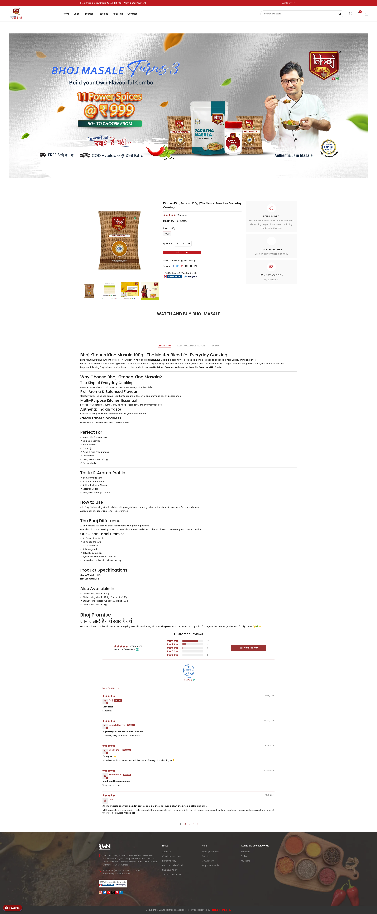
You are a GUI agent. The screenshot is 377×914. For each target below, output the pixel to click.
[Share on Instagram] (186, 266)
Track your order (210, 851)
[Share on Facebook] (173, 266)
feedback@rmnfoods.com (116, 873)
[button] (366, 14)
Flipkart (244, 856)
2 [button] (185, 823)
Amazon (245, 851)
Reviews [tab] (215, 345)
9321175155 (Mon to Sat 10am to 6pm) (122, 870)
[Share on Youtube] (191, 266)
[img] (108, 696)
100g (167, 233)
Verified (188, 680)
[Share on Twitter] (177, 266)
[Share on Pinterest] (182, 266)
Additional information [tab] (191, 345)
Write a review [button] (249, 647)
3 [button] (189, 823)
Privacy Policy (169, 860)
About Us (166, 851)
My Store (245, 860)
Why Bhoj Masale (210, 865)
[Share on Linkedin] (196, 266)
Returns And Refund (172, 865)
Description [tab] (164, 345)
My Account (208, 860)
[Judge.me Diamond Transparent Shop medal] (188, 670)
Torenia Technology (221, 909)
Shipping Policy (169, 869)
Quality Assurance (171, 856)
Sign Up (205, 856)
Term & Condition (171, 874)
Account (287, 2)
